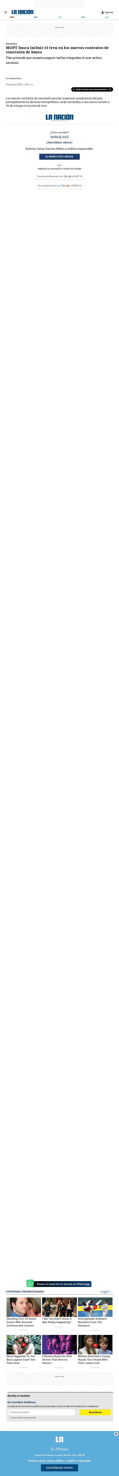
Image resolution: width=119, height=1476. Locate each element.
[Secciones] (5, 12)
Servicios (11, 43)
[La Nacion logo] (22, 12)
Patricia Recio (15, 78)
